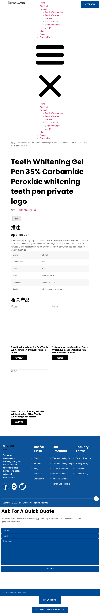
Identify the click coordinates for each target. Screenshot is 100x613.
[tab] (16, 218)
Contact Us (45, 37)
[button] (50, 70)
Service (43, 34)
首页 (13, 142)
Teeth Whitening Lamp (55, 12)
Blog (42, 31)
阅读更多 (19, 357)
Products (44, 9)
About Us (44, 6)
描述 (17, 218)
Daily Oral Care (51, 21)
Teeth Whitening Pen (25, 142)
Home (42, 2)
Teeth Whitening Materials (52, 17)
